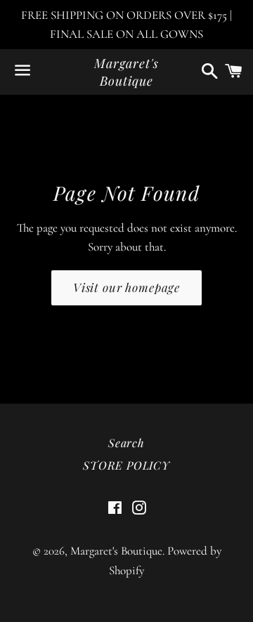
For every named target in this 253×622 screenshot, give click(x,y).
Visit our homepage (126, 287)
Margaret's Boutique (126, 72)
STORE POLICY (126, 465)
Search (126, 442)
